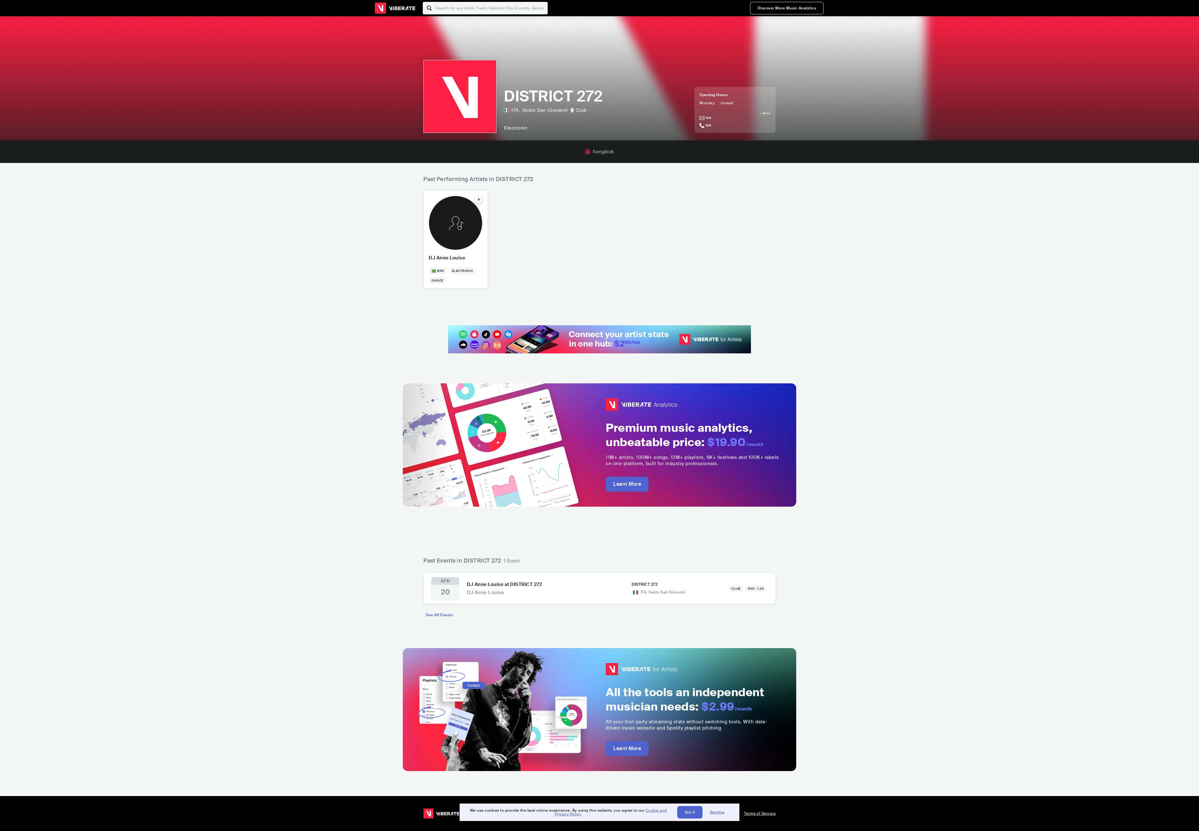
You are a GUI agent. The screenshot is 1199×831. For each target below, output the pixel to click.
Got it (690, 812)
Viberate (395, 8)
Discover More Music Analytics (787, 8)
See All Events (439, 614)
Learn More (627, 484)
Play (478, 199)
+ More (765, 113)
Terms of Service (760, 813)
